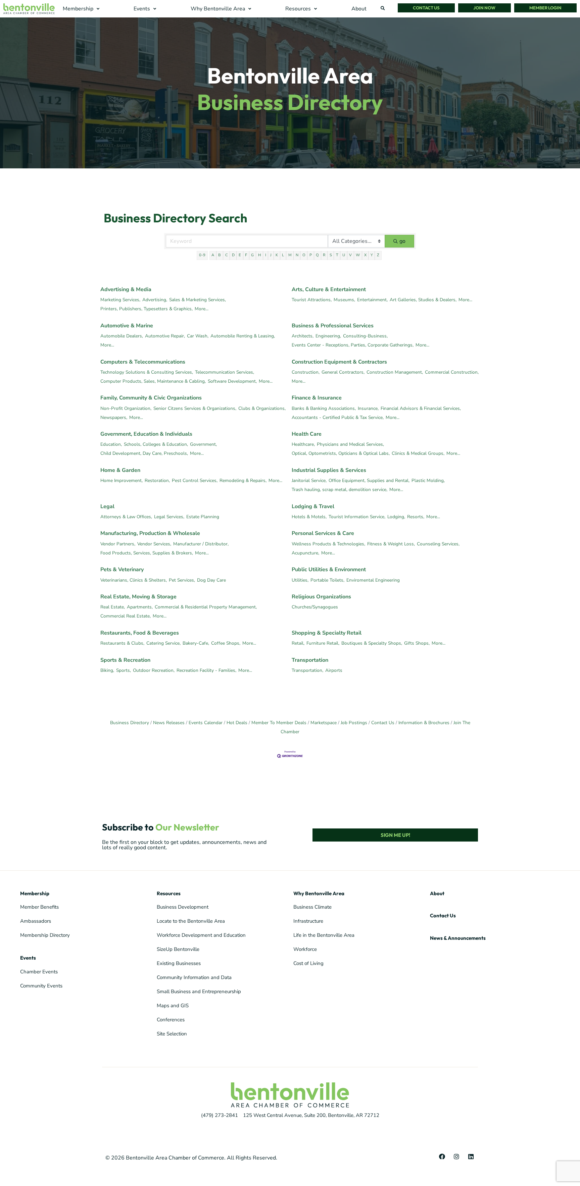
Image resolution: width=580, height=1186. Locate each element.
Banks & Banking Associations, (324, 408)
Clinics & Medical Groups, (418, 453)
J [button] (271, 255)
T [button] (337, 255)
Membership (34, 893)
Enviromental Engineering (373, 580)
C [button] (226, 255)
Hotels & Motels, (309, 517)
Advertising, (154, 299)
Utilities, (300, 580)
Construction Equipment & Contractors (339, 362)
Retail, (298, 643)
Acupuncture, (305, 553)
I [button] (265, 255)
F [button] (246, 255)
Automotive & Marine (126, 325)
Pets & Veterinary (122, 569)
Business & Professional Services (333, 325)
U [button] (343, 255)
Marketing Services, (120, 299)
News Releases (169, 722)
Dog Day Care (211, 580)
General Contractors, (343, 372)
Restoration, (157, 480)
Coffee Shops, (225, 643)
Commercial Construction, (452, 372)
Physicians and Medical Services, (350, 444)
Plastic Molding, (428, 480)
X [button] (365, 255)
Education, (111, 444)
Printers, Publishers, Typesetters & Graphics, (146, 309)
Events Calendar (206, 722)
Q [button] (317, 255)
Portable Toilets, (327, 580)
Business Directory (129, 722)
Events (28, 958)
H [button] (259, 255)
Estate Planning (202, 517)
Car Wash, (197, 336)
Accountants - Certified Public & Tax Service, (338, 417)
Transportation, (307, 670)
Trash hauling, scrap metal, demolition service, (339, 489)
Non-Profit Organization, (125, 408)
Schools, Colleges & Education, (156, 444)
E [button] (240, 255)
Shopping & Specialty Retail (326, 633)
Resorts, (415, 517)
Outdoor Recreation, (154, 670)
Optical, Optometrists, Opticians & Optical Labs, (341, 453)
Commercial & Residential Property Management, (206, 607)
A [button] (212, 255)
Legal (107, 506)
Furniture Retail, (322, 643)
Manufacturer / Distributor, (201, 544)
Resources (169, 893)
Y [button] (372, 255)
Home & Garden (120, 470)
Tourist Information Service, (357, 517)
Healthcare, (303, 444)
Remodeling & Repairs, (243, 480)
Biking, (107, 670)
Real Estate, (112, 607)
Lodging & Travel (313, 506)
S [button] (331, 255)
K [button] (277, 255)
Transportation (310, 660)
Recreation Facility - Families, (206, 670)
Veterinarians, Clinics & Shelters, (133, 580)
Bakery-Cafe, (196, 643)
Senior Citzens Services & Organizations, (194, 408)
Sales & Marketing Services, (197, 299)
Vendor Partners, (117, 544)
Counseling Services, (438, 544)
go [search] (402, 241)
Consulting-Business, (365, 336)
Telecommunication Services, (224, 372)
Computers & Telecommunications (142, 362)
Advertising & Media (125, 289)
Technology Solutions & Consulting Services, (146, 372)
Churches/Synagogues (315, 607)
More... (201, 309)
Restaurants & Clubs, (122, 643)
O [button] (303, 255)
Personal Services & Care (323, 533)
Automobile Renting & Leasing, (242, 336)
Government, (203, 444)
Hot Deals (237, 722)
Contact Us (382, 722)
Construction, (306, 372)
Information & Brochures (423, 722)
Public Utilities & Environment (329, 569)
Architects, (302, 336)
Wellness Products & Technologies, (328, 544)
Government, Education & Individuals (146, 434)
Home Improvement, (121, 480)
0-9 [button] (202, 255)
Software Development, (232, 381)
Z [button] (378, 255)
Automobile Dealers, (121, 336)
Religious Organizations (321, 596)
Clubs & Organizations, (262, 408)
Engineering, (328, 336)
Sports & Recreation (125, 660)
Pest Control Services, (195, 480)
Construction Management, (395, 372)
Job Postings (354, 722)
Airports (333, 670)
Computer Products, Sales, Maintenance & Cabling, (153, 381)
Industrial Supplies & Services (329, 470)
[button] (81, 8)
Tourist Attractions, (312, 299)
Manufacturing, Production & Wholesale (150, 533)
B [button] (219, 255)
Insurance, (368, 408)
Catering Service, (163, 643)
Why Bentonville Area (318, 893)
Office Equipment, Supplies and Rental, (369, 480)
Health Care (307, 434)
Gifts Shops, (417, 643)
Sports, (123, 670)
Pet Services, (182, 580)
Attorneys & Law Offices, (126, 517)
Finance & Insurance (317, 397)
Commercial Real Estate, (125, 616)
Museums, (344, 299)
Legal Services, (169, 517)
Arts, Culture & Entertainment (329, 289)
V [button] (350, 255)
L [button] (283, 255)
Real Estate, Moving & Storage (138, 596)
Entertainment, (372, 299)
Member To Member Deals (278, 722)
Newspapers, (113, 417)
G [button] (252, 255)
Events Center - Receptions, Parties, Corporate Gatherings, (353, 345)
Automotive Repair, (165, 336)
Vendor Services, (154, 544)
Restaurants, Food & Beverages (139, 633)
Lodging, (396, 517)
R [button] (324, 255)
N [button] (297, 255)
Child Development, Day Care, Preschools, (144, 453)
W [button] (358, 255)
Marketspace (323, 722)
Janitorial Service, (309, 480)
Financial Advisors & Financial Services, (421, 408)
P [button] (310, 255)
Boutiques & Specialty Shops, (371, 643)
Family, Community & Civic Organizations (151, 397)
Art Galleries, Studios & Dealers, (423, 299)
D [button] (233, 255)
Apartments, (140, 607)
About (437, 893)
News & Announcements (458, 938)
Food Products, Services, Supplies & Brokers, (146, 553)
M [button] (290, 255)
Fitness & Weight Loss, (391, 544)
